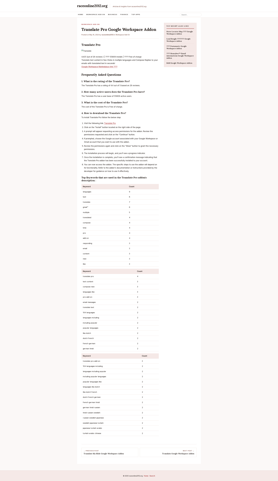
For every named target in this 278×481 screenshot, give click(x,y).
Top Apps (135, 14)
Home (80, 14)
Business (112, 14)
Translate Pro (110, 123)
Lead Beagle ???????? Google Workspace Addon (178, 40)
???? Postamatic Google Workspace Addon (176, 47)
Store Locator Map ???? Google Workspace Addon (179, 32)
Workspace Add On (95, 14)
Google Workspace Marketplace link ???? (99, 67)
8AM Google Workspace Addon (179, 63)
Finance (124, 14)
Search (152, 476)
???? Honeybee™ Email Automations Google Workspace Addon (180, 55)
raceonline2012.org (92, 6)
